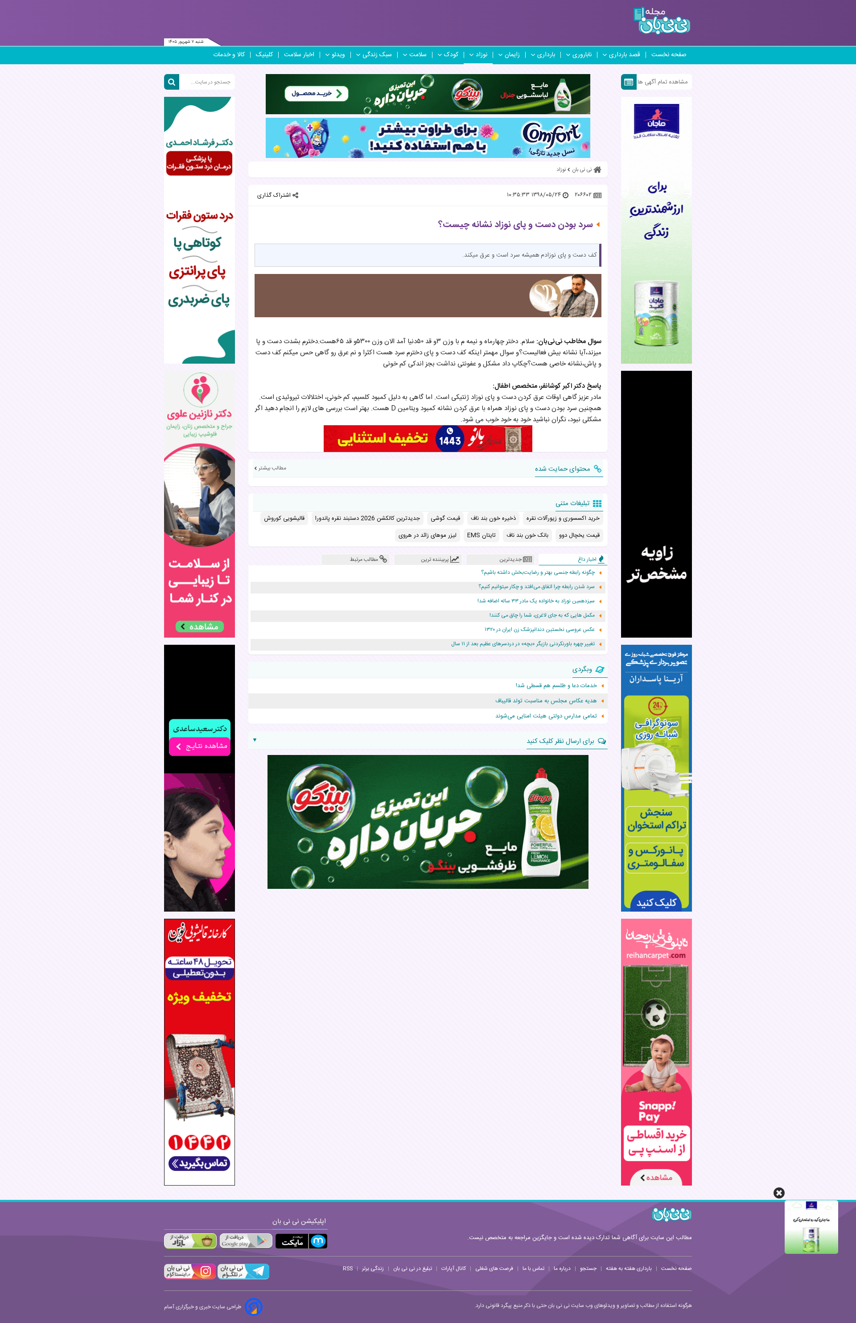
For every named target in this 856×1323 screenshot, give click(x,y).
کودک (451, 55)
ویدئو (338, 55)
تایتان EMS (481, 535)
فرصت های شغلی (494, 1268)
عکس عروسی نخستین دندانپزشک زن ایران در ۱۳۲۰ (540, 630)
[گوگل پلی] (245, 1241)
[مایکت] (301, 1241)
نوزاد (481, 55)
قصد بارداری (624, 55)
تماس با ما (533, 1268)
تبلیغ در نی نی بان (412, 1268)
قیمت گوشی (445, 518)
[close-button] (779, 1193)
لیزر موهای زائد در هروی (428, 535)
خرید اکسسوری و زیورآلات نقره (563, 518)
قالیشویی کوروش (284, 518)
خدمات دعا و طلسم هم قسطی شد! (556, 686)
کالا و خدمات (229, 55)
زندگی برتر (373, 1268)
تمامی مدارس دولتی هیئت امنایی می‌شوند (546, 716)
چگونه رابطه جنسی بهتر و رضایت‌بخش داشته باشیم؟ (538, 572)
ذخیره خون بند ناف (493, 518)
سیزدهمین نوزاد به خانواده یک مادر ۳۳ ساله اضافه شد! (536, 601)
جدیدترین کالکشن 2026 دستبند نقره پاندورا (367, 518)
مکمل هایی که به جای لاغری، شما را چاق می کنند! (542, 615)
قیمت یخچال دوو (579, 535)
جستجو (588, 1268)
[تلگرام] (242, 1278)
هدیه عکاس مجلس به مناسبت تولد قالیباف (546, 701)
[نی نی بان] (662, 21)
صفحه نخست (669, 55)
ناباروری (582, 55)
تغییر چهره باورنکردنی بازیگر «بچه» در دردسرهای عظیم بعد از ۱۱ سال (523, 644)
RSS (348, 1268)
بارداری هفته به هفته (629, 1268)
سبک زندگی (377, 55)
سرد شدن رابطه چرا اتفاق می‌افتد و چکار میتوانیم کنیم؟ (536, 587)
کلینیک (264, 55)
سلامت (418, 55)
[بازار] (190, 1241)
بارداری (546, 55)
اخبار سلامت (299, 55)
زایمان (512, 55)
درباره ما (562, 1268)
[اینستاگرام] (190, 1278)
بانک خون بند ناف (527, 535)
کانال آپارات (453, 1268)
